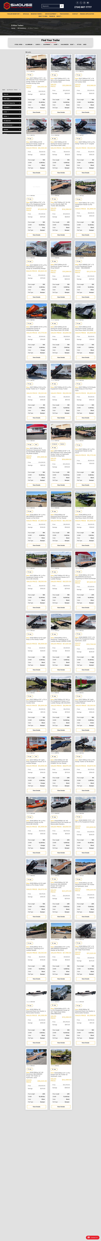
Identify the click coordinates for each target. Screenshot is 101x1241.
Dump (55, 44)
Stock (79, 44)
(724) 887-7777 (83, 7)
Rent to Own (43, 16)
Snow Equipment (50, 14)
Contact (75, 14)
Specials (26, 14)
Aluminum (28, 44)
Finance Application (87, 14)
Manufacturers (36, 14)
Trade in (52, 16)
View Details (36, 112)
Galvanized (65, 44)
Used (84, 44)
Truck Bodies (64, 14)
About (58, 16)
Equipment (46, 44)
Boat (72, 44)
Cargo (38, 44)
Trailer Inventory (13, 14)
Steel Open (18, 44)
